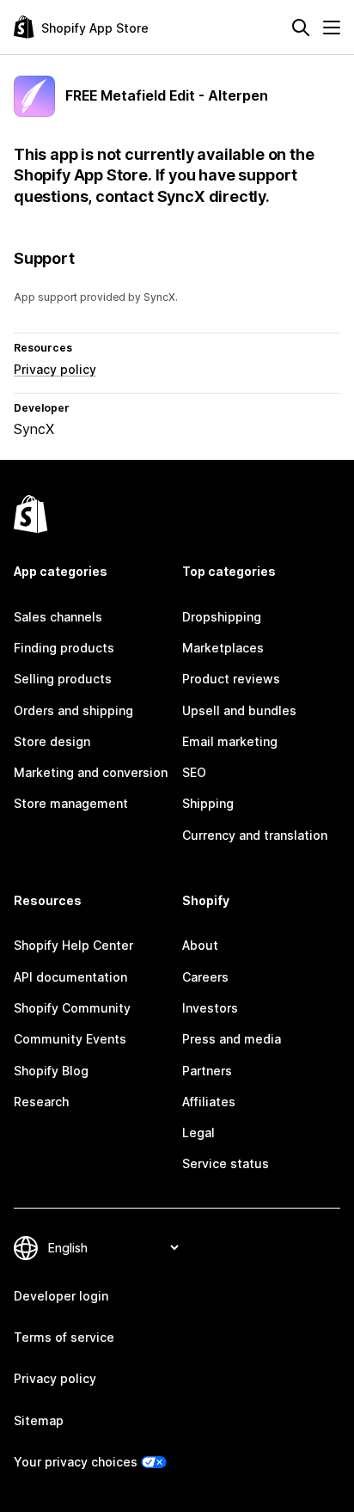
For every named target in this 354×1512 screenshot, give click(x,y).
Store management (71, 803)
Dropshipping (221, 616)
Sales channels (58, 616)
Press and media (231, 1038)
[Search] (300, 27)
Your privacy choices (75, 1461)
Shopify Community (72, 1008)
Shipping (208, 803)
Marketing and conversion (91, 772)
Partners (207, 1070)
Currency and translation (254, 835)
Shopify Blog (51, 1070)
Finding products (64, 647)
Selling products (63, 678)
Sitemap (39, 1420)
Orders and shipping (73, 710)
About (200, 945)
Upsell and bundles (239, 710)
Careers (205, 977)
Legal (198, 1132)
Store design (52, 741)
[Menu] (331, 27)
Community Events (70, 1038)
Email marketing (230, 741)
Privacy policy (55, 369)
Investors (210, 1008)
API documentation (70, 977)
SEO (194, 772)
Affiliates (208, 1101)
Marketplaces (223, 647)
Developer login (61, 1296)
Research (41, 1101)
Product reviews (231, 678)
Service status (225, 1163)
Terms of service (64, 1337)
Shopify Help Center (73, 945)
